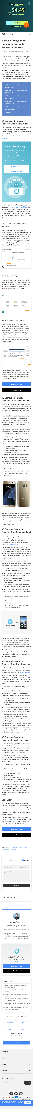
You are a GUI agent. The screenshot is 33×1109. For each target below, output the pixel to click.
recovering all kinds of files (18, 207)
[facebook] (11, 1093)
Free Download (17, 166)
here (20, 1102)
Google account (25, 672)
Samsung (12, 819)
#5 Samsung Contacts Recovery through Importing (14, 108)
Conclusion (8, 112)
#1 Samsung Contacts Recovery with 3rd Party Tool (15, 86)
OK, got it (27, 1102)
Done (16, 1042)
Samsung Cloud (13, 544)
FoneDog (9, 34)
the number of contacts (11, 522)
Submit (16, 885)
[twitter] (16, 1093)
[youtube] (21, 1093)
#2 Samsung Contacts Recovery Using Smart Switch (16, 91)
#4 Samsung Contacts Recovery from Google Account (16, 102)
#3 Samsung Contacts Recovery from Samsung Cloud (16, 97)
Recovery (6, 847)
